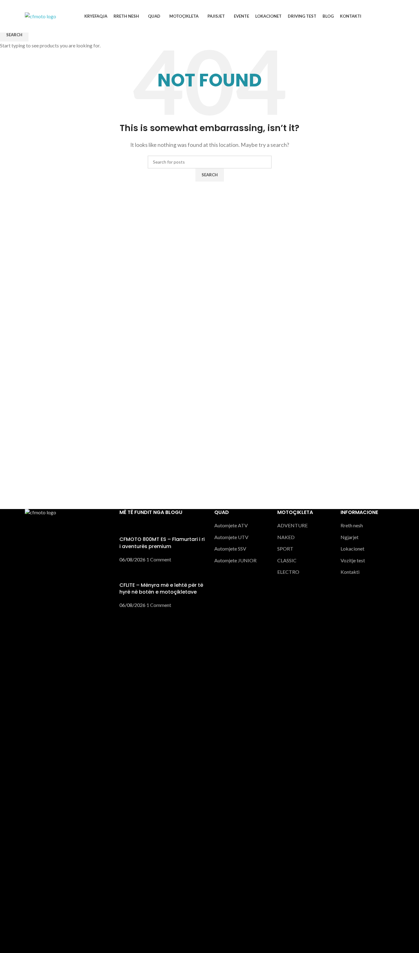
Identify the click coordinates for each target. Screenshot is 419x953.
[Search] (392, 16)
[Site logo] (40, 16)
